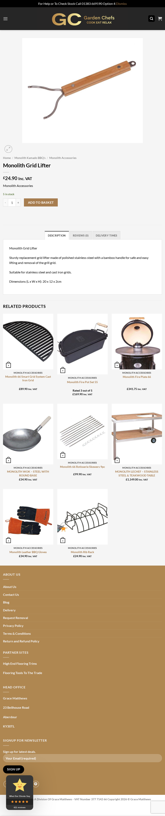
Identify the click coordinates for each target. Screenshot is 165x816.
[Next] (18, 147)
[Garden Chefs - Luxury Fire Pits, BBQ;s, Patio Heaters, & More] (82, 18)
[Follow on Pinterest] (35, 784)
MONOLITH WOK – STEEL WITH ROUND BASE (28, 473)
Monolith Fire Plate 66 (137, 376)
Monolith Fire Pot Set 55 (82, 382)
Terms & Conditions (17, 633)
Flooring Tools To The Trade (22, 673)
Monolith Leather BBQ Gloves (28, 552)
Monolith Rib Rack (82, 552)
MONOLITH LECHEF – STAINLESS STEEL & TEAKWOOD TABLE (136, 473)
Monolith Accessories (62, 157)
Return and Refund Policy (21, 641)
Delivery (9, 610)
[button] (5, 19)
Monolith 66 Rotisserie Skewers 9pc (82, 466)
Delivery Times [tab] (106, 235)
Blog (6, 602)
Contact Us (11, 594)
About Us (9, 587)
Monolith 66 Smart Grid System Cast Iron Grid (28, 378)
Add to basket (41, 202)
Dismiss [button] (121, 3)
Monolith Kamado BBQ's (29, 157)
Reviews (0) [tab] (81, 235)
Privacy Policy (13, 625)
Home (7, 157)
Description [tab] (57, 235)
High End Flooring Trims (20, 663)
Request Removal (15, 618)
